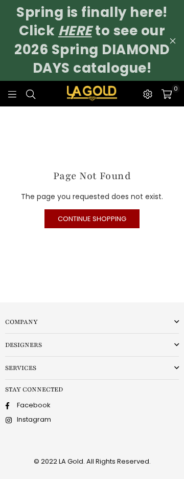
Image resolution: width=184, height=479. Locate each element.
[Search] (30, 93)
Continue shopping (92, 219)
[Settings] (148, 93)
